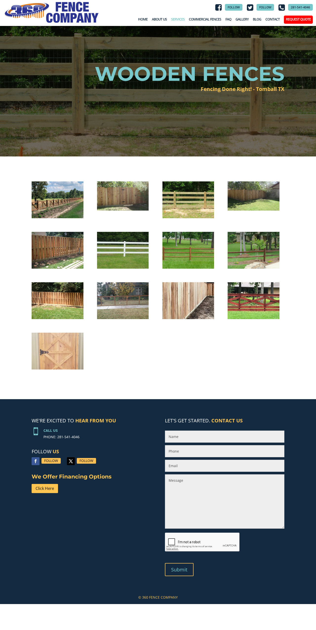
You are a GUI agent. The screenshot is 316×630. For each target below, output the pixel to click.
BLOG (257, 19)
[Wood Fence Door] (57, 369)
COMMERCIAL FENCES (205, 19)
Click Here (45, 488)
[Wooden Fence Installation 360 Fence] (57, 218)
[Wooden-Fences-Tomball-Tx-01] (188, 218)
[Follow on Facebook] (36, 461)
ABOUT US (159, 19)
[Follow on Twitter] (71, 461)
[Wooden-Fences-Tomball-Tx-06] (253, 268)
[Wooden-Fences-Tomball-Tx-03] (188, 268)
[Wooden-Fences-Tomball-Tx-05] (123, 210)
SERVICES (178, 19)
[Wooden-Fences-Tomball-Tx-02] (123, 268)
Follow (51, 460)
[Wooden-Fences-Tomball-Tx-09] (123, 319)
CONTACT (272, 19)
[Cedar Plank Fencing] (188, 319)
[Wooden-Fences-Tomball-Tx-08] (57, 319)
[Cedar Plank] (253, 319)
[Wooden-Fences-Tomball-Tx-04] (253, 210)
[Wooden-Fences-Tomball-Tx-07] (57, 268)
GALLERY (242, 19)
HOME (143, 19)
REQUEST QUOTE (298, 19)
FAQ (228, 19)
